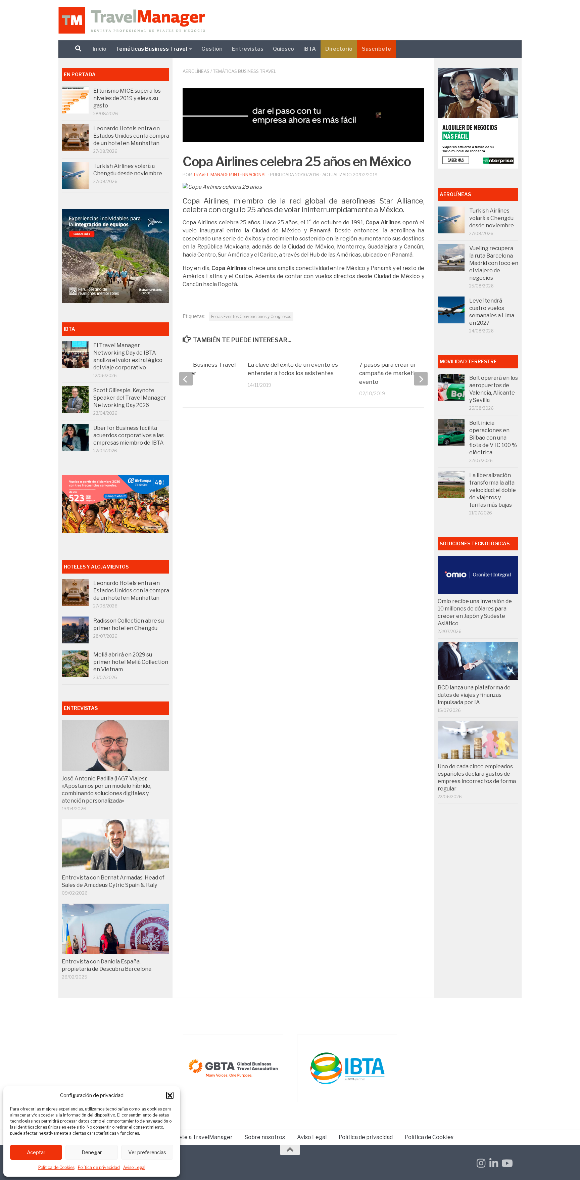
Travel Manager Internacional (230, 174)
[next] (421, 378)
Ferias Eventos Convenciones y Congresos (251, 316)
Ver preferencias (147, 1152)
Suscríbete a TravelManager (196, 1137)
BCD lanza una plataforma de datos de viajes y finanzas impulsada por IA (474, 695)
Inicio (99, 49)
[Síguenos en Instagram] (481, 1163)
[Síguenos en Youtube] (506, 1163)
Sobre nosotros (265, 1137)
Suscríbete (376, 49)
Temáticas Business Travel (151, 49)
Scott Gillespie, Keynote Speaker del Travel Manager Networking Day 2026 (129, 397)
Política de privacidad (99, 1167)
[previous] (186, 378)
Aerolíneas (196, 71)
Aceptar (36, 1152)
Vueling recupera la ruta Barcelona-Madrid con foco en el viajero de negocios (493, 263)
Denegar (92, 1152)
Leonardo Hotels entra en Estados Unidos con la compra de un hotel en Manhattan (131, 135)
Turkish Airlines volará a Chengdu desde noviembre (491, 218)
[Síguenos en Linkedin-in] (494, 1163)
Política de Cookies (56, 1167)
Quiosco (283, 49)
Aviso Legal (134, 1167)
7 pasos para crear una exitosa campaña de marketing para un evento (401, 373)
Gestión (212, 49)
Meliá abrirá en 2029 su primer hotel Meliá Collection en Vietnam (130, 662)
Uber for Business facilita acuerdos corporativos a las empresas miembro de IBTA (128, 435)
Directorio (338, 49)
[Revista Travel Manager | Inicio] (131, 20)
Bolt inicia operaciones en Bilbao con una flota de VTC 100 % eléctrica (493, 438)
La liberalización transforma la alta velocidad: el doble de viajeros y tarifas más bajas (492, 490)
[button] (169, 1095)
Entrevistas (247, 49)
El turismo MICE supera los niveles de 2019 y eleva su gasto (127, 98)
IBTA (309, 49)
